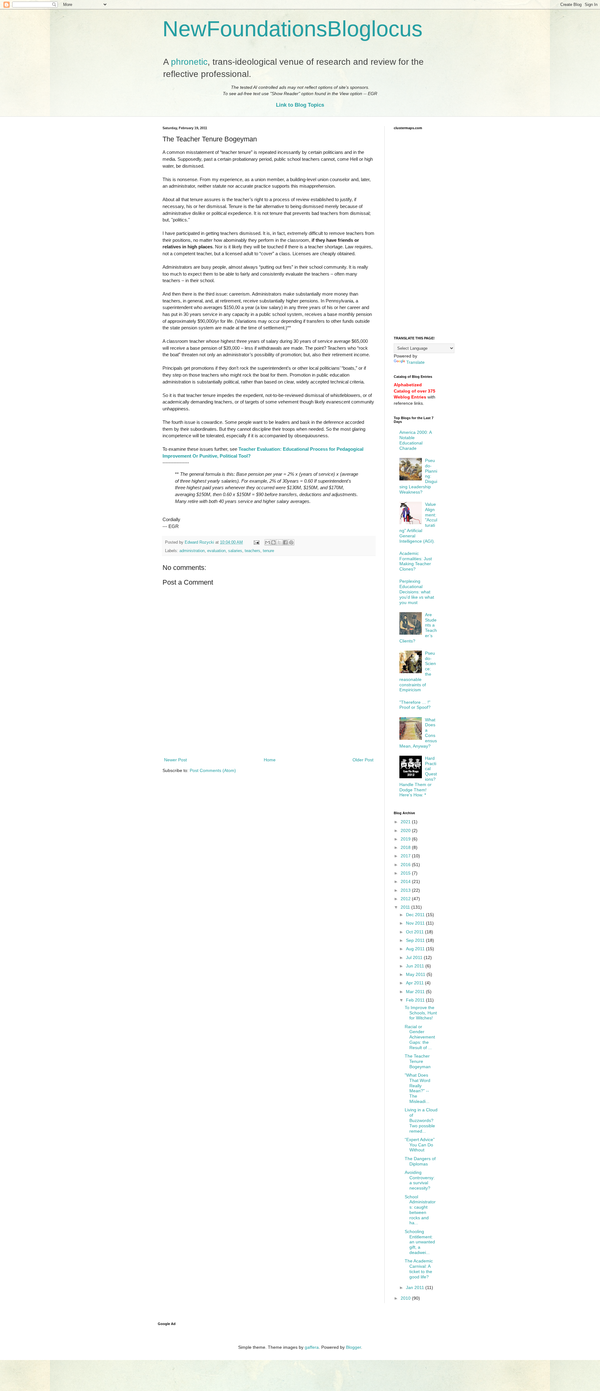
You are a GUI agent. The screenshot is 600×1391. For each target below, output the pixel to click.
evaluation (216, 551)
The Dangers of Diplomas (420, 1161)
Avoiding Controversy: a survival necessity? (420, 1180)
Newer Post (175, 759)
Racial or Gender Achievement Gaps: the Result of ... (420, 1037)
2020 (406, 830)
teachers (252, 551)
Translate (415, 362)
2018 (406, 847)
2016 (406, 864)
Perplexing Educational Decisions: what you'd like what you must (416, 592)
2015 (406, 873)
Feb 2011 (416, 1000)
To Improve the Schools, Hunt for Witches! (421, 1013)
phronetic (189, 62)
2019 (406, 838)
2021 (406, 821)
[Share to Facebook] (285, 542)
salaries (235, 551)
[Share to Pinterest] (291, 542)
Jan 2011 (415, 1287)
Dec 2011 (416, 914)
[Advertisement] (268, 738)
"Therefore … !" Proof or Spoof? (415, 705)
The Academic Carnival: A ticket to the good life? (419, 1268)
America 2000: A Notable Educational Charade (415, 440)
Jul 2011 (415, 957)
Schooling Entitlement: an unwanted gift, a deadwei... (420, 1242)
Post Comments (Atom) (213, 770)
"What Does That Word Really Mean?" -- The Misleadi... (417, 1088)
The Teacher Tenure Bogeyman (418, 1061)
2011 (406, 907)
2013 (406, 890)
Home (270, 759)
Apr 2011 (415, 982)
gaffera (312, 1347)
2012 (406, 898)
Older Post (362, 759)
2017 (406, 855)
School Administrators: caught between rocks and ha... (420, 1210)
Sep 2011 (416, 940)
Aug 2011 (416, 948)
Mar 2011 (416, 991)
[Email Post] (256, 542)
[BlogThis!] (273, 542)
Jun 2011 (415, 965)
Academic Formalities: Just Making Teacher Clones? (415, 561)
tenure (268, 551)
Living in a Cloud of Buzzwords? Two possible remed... (421, 1120)
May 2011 (416, 974)
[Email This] (267, 542)
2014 (406, 881)
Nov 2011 (416, 923)
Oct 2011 (415, 931)
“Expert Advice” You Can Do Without (420, 1145)
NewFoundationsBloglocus (292, 29)
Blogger (353, 1347)
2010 (406, 1298)
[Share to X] (279, 542)
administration (192, 551)
